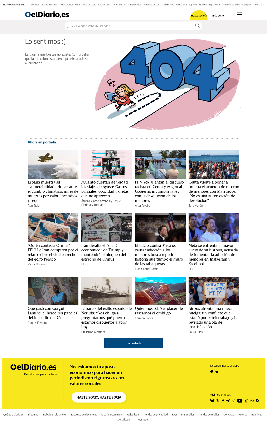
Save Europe (168, 4)
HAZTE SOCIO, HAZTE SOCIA (99, 397)
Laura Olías (196, 332)
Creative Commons (112, 414)
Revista (242, 414)
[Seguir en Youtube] (240, 401)
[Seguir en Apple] (216, 371)
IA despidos (247, 4)
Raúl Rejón (34, 205)
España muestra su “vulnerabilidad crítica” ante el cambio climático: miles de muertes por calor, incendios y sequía (53, 191)
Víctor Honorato (38, 264)
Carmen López (144, 318)
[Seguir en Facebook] (223, 401)
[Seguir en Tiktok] (246, 401)
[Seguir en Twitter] (218, 401)
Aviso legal (133, 414)
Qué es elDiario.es (13, 414)
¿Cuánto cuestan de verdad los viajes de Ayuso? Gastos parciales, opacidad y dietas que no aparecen (104, 189)
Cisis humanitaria (49, 4)
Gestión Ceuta (104, 4)
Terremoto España (151, 4)
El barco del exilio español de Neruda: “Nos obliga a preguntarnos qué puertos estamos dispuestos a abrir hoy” (106, 317)
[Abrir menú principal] (239, 14)
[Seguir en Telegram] (228, 401)
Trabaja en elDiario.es (55, 414)
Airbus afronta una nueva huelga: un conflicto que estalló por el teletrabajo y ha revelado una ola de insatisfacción (214, 317)
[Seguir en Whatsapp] (252, 401)
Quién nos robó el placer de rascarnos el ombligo (159, 310)
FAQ (174, 414)
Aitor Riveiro (143, 205)
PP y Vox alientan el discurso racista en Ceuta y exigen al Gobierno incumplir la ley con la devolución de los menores (159, 191)
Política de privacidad (156, 414)
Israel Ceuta (33, 4)
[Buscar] (197, 26)
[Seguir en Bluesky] (212, 401)
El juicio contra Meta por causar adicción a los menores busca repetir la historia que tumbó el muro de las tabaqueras (159, 254)
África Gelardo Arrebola (96, 201)
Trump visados (134, 4)
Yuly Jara (99, 204)
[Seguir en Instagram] (233, 401)
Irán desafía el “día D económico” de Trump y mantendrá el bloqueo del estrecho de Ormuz (103, 252)
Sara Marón (196, 205)
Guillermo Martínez (93, 332)
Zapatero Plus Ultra (198, 4)
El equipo (33, 414)
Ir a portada (133, 343)
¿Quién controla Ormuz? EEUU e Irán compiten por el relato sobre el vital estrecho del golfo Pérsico (53, 252)
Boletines (256, 414)
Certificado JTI (125, 419)
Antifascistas (119, 4)
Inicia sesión (218, 15)
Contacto (229, 414)
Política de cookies (209, 414)
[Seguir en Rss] (257, 401)
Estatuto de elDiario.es (84, 414)
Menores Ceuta (66, 4)
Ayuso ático (181, 4)
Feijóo (78, 4)
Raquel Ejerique (37, 322)
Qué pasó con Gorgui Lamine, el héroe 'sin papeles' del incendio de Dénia (53, 313)
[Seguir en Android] (211, 371)
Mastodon (143, 419)
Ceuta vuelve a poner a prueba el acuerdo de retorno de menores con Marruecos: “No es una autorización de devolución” (214, 191)
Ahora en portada (42, 142)
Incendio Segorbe (231, 4)
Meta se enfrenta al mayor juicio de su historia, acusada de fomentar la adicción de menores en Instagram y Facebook (213, 254)
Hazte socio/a (199, 15)
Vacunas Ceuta (89, 4)
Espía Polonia (215, 4)
